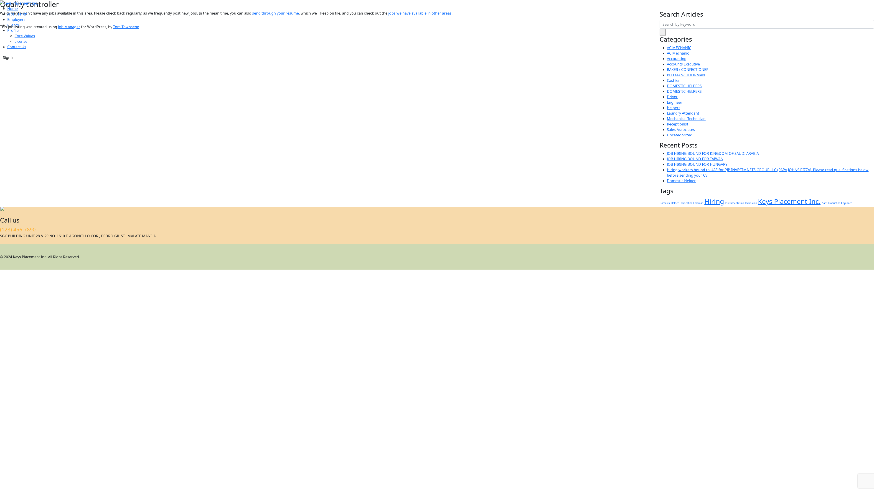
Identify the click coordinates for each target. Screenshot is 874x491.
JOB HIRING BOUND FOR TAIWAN (695, 158)
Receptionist (677, 124)
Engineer (674, 102)
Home (12, 8)
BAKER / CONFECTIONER (688, 69)
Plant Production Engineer (836, 203)
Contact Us (16, 46)
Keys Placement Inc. (789, 201)
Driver (672, 96)
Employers (16, 19)
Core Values (25, 35)
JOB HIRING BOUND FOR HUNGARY (697, 164)
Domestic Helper (681, 180)
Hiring (714, 201)
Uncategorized (679, 135)
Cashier (673, 80)
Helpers (673, 107)
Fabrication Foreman (692, 203)
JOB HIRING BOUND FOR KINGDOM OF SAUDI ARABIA (713, 153)
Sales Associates (681, 129)
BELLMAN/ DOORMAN (686, 75)
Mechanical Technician (686, 118)
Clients (13, 25)
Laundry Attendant (683, 113)
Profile (13, 30)
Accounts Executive (683, 64)
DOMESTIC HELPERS (684, 85)
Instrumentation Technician (741, 203)
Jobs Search (17, 14)
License (21, 41)
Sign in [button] (9, 57)
